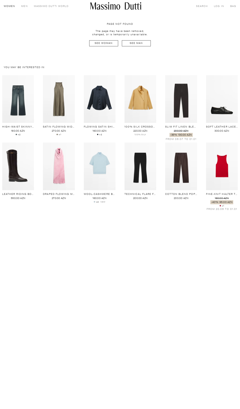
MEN (24, 6)
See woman (104, 43)
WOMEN (9, 6)
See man (136, 43)
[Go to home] (116, 6)
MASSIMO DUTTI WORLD (51, 6)
